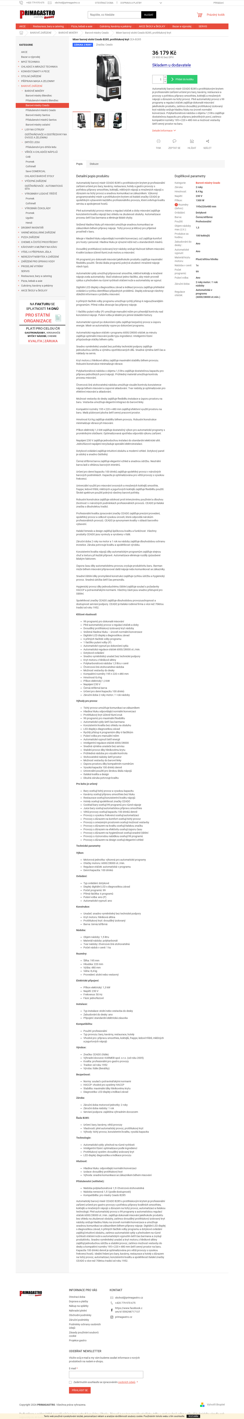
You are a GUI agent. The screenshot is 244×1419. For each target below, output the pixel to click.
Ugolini (29, 217)
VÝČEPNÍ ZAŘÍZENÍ (35, 181)
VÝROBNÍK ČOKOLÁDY (38, 208)
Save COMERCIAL (36, 171)
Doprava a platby (131, 2)
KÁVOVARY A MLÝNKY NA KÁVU (39, 247)
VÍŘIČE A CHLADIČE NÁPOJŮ (41, 151)
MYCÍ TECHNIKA (30, 61)
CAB (28, 156)
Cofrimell (31, 166)
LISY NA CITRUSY (34, 129)
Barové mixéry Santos (38, 115)
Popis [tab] (79, 163)
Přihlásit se (80, 1390)
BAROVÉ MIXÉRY (34, 90)
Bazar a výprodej (30, 56)
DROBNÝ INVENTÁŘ (32, 227)
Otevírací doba (104, 2)
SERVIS (25, 271)
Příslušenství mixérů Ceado (41, 110)
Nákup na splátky (78, 1305)
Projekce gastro (78, 1340)
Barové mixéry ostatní (38, 124)
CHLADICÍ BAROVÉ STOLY (39, 176)
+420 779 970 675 (125, 1302)
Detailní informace (162, 130)
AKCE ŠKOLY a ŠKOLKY (34, 290)
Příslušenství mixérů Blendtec (42, 100)
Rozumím (193, 1416)
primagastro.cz (123, 1316)
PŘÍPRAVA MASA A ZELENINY (38, 81)
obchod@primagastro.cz (129, 1297)
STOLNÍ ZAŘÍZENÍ (31, 76)
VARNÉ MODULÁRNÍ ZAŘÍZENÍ (38, 232)
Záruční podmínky (79, 1319)
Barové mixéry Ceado (37, 105)
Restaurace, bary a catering (36, 276)
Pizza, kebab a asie (31, 280)
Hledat (148, 14)
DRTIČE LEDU (32, 142)
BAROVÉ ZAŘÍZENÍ (31, 86)
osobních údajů (126, 1382)
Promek (30, 161)
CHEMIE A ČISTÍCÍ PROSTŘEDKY (39, 242)
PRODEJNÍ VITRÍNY (32, 266)
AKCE (24, 52)
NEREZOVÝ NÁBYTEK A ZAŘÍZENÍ (40, 256)
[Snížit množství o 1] (165, 81)
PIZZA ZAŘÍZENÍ (30, 237)
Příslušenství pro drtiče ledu (41, 147)
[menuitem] (22, 26)
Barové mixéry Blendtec (39, 95)
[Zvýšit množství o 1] (165, 77)
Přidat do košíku (185, 79)
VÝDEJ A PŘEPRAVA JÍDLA (36, 251)
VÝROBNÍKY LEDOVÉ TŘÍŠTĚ (41, 193)
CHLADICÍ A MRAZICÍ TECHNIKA (39, 66)
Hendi (29, 222)
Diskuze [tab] (94, 163)
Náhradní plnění (78, 1310)
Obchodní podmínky (80, 1315)
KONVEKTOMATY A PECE (35, 71)
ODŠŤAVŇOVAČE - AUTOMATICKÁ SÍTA (44, 187)
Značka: (104, 44)
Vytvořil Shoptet (216, 1404)
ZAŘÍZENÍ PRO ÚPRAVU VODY (38, 261)
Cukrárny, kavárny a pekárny (37, 285)
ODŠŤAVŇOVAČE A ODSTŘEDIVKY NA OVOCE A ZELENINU (46, 136)
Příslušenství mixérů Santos (41, 119)
